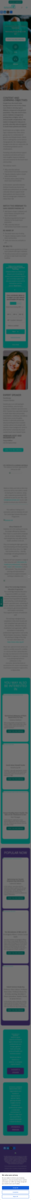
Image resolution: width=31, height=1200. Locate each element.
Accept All (15, 1188)
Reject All (15, 1196)
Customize (15, 1192)
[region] (15, 1186)
